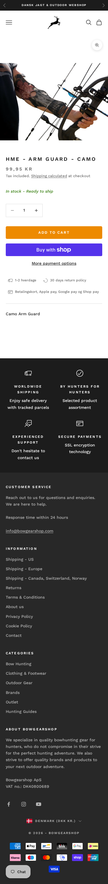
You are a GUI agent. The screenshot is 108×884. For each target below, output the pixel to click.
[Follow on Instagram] (23, 804)
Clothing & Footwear (26, 673)
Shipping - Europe (24, 568)
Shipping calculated (49, 176)
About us (15, 606)
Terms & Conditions (25, 597)
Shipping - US (20, 559)
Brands (13, 692)
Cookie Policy (19, 626)
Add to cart (54, 232)
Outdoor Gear (19, 682)
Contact (14, 635)
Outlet (12, 702)
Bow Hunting (18, 663)
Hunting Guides (21, 711)
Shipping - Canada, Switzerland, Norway (46, 578)
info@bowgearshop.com (29, 531)
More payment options (54, 263)
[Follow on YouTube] (38, 804)
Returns (13, 587)
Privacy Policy (19, 616)
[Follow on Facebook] (9, 804)
